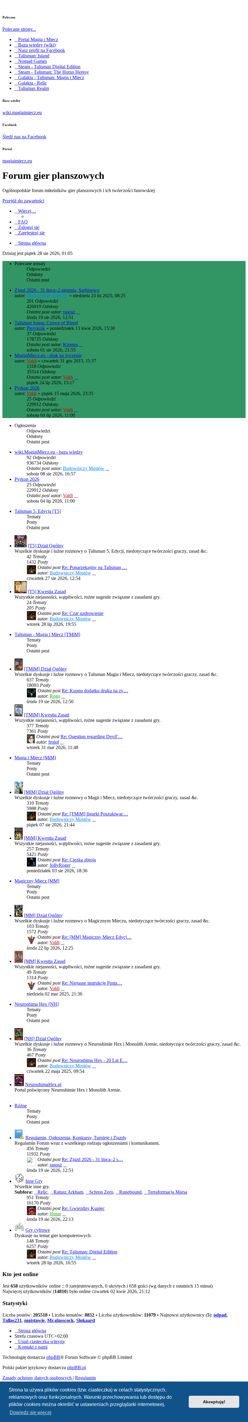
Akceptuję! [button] (214, 1401)
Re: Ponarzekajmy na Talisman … (94, 567)
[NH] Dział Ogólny (43, 1038)
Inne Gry (34, 1181)
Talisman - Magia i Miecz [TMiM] (47, 634)
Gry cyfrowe (37, 1230)
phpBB (53, 1357)
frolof (53, 742)
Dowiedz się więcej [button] (30, 1412)
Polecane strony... (19, 29)
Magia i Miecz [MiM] (35, 757)
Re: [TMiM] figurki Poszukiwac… (95, 813)
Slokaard (85, 1320)
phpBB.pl (76, 1367)
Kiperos (70, 344)
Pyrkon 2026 (27, 388)
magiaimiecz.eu (17, 160)
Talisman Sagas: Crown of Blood (46, 322)
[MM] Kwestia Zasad (44, 961)
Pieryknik (36, 328)
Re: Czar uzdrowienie (82, 613)
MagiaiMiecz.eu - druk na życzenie (48, 355)
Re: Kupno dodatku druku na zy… (95, 690)
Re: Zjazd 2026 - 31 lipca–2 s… (92, 1159)
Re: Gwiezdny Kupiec (83, 1208)
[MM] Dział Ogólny (43, 915)
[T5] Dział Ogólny (46, 545)
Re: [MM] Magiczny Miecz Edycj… (97, 937)
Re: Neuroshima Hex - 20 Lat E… (95, 1060)
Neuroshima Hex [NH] (37, 1004)
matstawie (34, 1320)
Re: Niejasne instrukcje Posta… (92, 983)
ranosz (69, 311)
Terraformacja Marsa (167, 1192)
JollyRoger (60, 865)
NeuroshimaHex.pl (43, 1084)
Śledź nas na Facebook (24, 136)
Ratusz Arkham (68, 1192)
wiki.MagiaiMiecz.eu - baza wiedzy (49, 452)
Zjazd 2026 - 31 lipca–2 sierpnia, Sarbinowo (57, 290)
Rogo (55, 696)
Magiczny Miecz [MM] (37, 880)
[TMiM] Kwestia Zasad (46, 714)
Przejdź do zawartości (23, 200)
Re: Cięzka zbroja (79, 859)
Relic (42, 1192)
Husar (55, 1213)
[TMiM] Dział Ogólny (45, 668)
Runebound (130, 1192)
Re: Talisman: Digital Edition (89, 1251)
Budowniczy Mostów (47, 295)
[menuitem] (21, 221)
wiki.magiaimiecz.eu (22, 112)
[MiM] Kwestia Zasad (45, 838)
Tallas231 (12, 1320)
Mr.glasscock (60, 1320)
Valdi (32, 360)
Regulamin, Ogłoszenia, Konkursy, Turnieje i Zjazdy (75, 1137)
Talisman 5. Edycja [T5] (38, 511)
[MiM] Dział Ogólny (44, 792)
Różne (21, 1105)
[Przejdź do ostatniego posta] (78, 311)
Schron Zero (101, 1192)
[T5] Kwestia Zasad (47, 591)
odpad (220, 1314)
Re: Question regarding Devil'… (91, 736)
